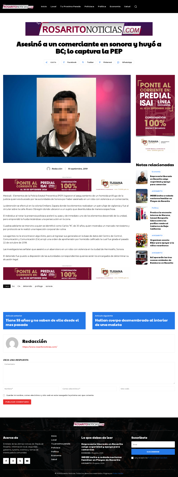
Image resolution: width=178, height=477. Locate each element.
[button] (135, 6)
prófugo (39, 286)
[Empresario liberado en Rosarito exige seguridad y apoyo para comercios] (142, 177)
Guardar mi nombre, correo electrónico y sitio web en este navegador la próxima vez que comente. (50, 395)
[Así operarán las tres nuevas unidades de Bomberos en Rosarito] (142, 258)
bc (13, 286)
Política (155, 208)
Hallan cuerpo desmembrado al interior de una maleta (131, 322)
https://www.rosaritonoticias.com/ (39, 347)
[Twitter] (20, 461)
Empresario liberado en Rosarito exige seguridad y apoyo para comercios (161, 180)
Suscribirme (153, 452)
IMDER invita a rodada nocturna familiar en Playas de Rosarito (161, 198)
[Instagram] (13, 461)
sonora (49, 286)
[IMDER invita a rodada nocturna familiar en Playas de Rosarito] (142, 196)
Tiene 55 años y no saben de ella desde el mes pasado (42, 322)
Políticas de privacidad (157, 458)
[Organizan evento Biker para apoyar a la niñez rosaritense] (142, 240)
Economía (156, 172)
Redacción (57, 169)
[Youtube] (27, 461)
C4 (19, 286)
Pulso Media (118, 473)
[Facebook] (6, 461)
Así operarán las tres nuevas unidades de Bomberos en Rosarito (161, 260)
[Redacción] (49, 169)
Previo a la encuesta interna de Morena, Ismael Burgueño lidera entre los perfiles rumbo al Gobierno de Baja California (160, 220)
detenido (27, 286)
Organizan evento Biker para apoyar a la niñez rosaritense (162, 243)
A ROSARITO (157, 191)
